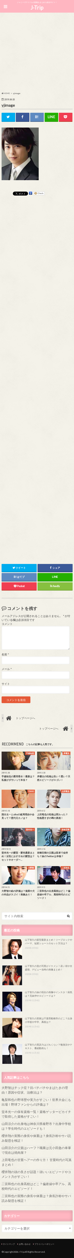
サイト (6, 683)
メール (7, 669)
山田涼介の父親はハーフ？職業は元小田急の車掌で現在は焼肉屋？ (36, 1150)
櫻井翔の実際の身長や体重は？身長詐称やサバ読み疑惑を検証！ (36, 1138)
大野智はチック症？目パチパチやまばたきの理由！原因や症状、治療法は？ (35, 1090)
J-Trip (37, 7)
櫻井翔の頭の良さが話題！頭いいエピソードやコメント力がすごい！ (36, 1174)
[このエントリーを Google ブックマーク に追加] (30, 193)
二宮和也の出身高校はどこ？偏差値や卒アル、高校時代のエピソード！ (36, 1186)
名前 (5, 654)
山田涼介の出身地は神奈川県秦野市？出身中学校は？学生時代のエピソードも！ (36, 1126)
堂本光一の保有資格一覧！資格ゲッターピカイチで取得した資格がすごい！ (36, 1114)
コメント (7, 623)
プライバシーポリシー (44, 1244)
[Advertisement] (37, 53)
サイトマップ (9, 1244)
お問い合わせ (25, 1244)
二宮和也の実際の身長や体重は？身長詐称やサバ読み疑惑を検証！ (36, 1198)
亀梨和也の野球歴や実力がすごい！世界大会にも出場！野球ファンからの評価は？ (36, 1102)
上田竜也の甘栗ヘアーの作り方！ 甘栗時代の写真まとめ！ (37, 1162)
